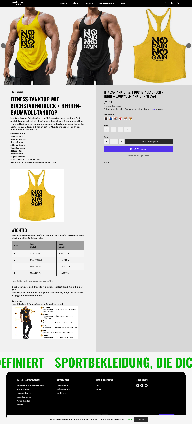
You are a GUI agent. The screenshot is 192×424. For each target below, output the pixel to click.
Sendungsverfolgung (63, 389)
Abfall (130, 419)
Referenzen (20, 404)
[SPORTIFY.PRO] (17, 3)
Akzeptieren (141, 419)
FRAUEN (62, 3)
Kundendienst (63, 379)
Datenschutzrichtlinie (24, 397)
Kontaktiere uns (62, 393)
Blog (97, 385)
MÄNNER (75, 3)
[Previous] (3, 45)
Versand (106, 106)
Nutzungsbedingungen (24, 393)
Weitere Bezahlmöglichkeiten (138, 155)
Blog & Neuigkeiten (104, 379)
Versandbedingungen (23, 389)
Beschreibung (17, 91)
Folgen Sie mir (141, 379)
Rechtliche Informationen (28, 379)
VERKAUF (122, 3)
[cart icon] (178, 3)
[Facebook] (137, 385)
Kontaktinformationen (24, 400)
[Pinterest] (146, 385)
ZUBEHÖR (88, 3)
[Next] (188, 45)
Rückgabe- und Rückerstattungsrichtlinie (30, 385)
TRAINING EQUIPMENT (105, 3)
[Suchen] (166, 3)
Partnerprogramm (62, 385)
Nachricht (99, 389)
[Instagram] (142, 385)
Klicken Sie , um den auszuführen (32, 281)
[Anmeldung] (172, 3)
